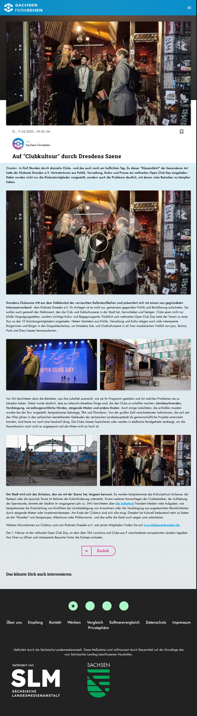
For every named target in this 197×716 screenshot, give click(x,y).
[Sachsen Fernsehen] (23, 7)
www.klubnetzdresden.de (162, 525)
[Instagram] (107, 606)
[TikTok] (124, 606)
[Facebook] (90, 606)
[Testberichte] (73, 606)
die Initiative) (125, 503)
